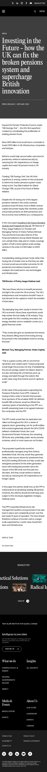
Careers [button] (30, 726)
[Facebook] (26, 3)
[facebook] (30, 754)
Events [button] (5, 717)
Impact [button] (5, 689)
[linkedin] (17, 754)
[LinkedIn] (17, 3)
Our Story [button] (31, 707)
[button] (3, 11)
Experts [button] (30, 719)
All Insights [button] (32, 668)
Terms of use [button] (7, 736)
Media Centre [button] (8, 711)
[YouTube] (30, 3)
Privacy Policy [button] (29, 736)
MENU (42, 11)
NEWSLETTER (39, 3)
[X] (12, 3)
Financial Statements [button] (32, 741)
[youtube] (24, 754)
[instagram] (11, 754)
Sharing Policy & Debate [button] (10, 669)
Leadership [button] (32, 713)
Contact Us (6, 746)
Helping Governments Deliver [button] (8, 680)
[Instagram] (21, 3)
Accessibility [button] (7, 741)
